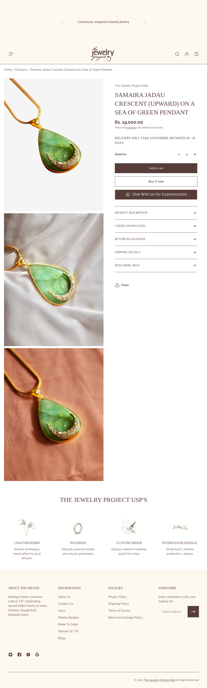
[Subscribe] (193, 611)
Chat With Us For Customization (159, 194)
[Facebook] (19, 654)
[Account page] (187, 53)
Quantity (121, 154)
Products (21, 69)
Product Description (131, 212)
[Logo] (102, 54)
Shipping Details (127, 252)
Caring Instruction (130, 225)
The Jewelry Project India (131, 85)
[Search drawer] (177, 53)
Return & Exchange (130, 239)
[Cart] (196, 53)
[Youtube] (28, 654)
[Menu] (10, 53)
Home (8, 69)
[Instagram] (10, 654)
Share (125, 285)
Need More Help (127, 265)
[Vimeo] (37, 654)
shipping (131, 127)
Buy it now (156, 181)
